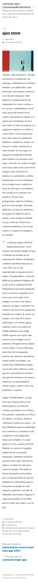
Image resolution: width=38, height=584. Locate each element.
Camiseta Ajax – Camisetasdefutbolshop (16, 5)
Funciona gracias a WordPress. (14, 578)
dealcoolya (9, 39)
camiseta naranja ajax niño (15, 528)
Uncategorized (11, 525)
